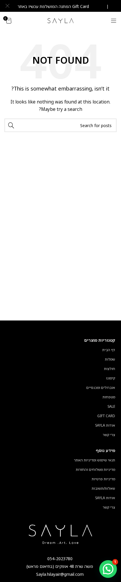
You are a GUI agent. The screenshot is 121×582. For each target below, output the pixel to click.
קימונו (110, 378)
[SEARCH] (11, 125)
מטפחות (108, 396)
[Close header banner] (7, 6)
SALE (111, 406)
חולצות (109, 368)
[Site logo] (60, 20)
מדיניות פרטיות (103, 478)
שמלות (110, 359)
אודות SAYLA (105, 425)
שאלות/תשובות (103, 488)
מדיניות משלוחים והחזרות (95, 469)
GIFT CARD (106, 415)
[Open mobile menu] (114, 21)
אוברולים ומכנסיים (100, 387)
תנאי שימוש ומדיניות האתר (94, 460)
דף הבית (108, 349)
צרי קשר (109, 434)
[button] (108, 569)
